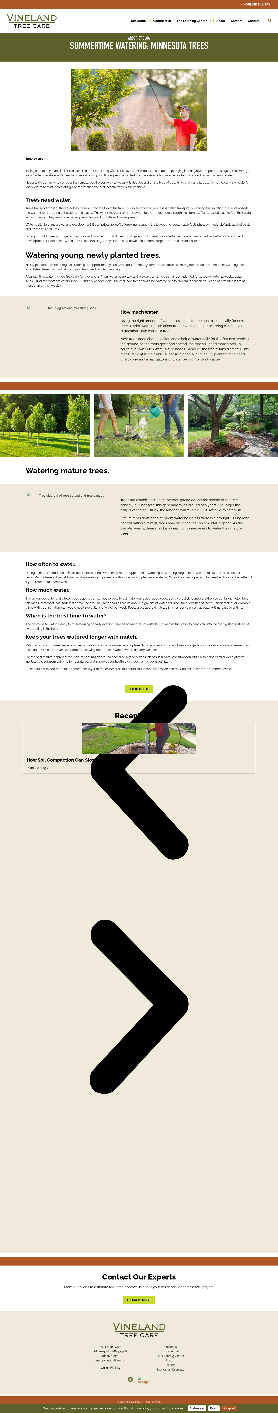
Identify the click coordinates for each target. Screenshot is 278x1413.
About (220, 21)
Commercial (162, 21)
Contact (253, 21)
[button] (139, 773)
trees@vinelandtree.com (110, 1360)
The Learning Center (192, 21)
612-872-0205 (110, 1356)
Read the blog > (37, 768)
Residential (139, 21)
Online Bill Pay (110, 1368)
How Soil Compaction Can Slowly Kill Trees (74, 760)
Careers (236, 21)
